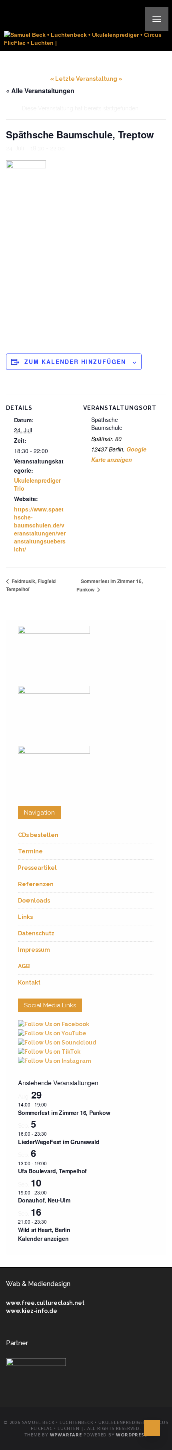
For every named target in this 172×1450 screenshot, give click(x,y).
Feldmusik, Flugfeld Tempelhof (31, 585)
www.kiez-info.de (31, 1311)
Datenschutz (36, 933)
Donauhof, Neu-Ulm (44, 1200)
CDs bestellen (38, 835)
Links (25, 917)
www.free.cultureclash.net (45, 1303)
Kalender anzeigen (43, 1238)
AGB (24, 966)
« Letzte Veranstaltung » (86, 79)
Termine (30, 851)
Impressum (34, 950)
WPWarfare (66, 1435)
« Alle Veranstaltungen (40, 90)
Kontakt (29, 982)
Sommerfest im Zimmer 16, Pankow (64, 1112)
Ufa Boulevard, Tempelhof (52, 1171)
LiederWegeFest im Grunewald (59, 1142)
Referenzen (36, 884)
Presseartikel (37, 868)
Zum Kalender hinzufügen (75, 361)
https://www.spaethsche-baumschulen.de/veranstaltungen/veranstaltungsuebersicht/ (40, 529)
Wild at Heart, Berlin (44, 1230)
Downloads (34, 900)
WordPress (131, 1435)
